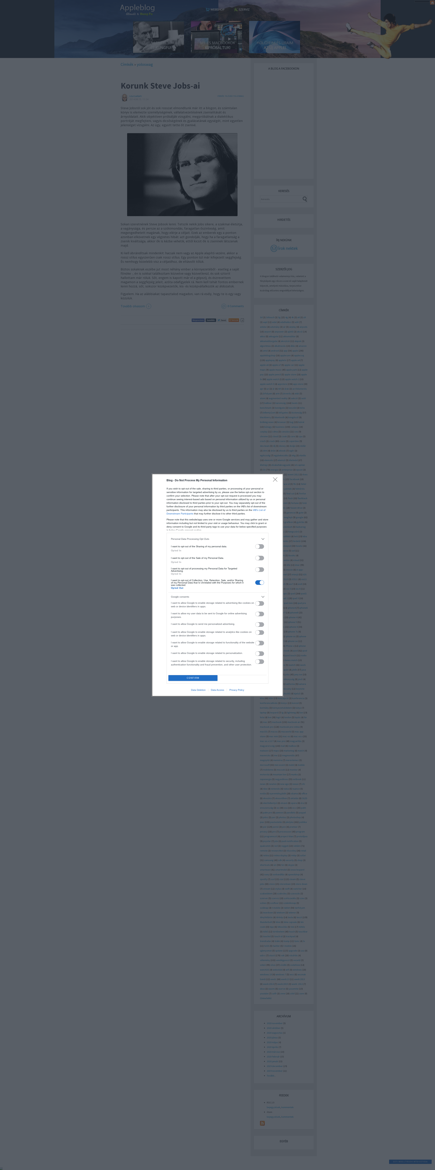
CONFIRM (193, 678)
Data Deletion (198, 690)
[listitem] (217, 539)
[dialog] (217, 585)
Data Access (217, 690)
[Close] (276, 480)
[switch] (259, 546)
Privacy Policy (236, 690)
